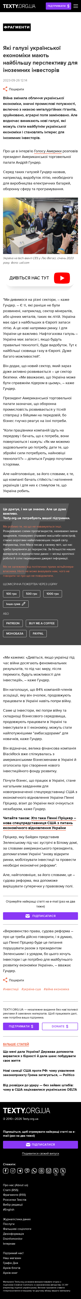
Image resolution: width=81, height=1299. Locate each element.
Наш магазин (12, 1258)
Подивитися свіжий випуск (40, 1153)
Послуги (9, 1224)
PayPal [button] (38, 633)
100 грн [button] (11, 594)
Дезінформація (13, 1234)
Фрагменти (10, 1195)
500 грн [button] (31, 594)
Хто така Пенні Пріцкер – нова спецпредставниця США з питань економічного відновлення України (39, 823)
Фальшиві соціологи (17, 1229)
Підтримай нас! (13, 1253)
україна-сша (32, 989)
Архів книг (10, 1273)
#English (8, 1209)
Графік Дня (10, 1263)
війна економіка (57, 989)
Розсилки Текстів (14, 1200)
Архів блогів (11, 1268)
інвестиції (12, 989)
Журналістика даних (17, 1219)
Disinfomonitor (12, 1239)
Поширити (16, 89)
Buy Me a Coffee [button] (42, 623)
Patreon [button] (13, 623)
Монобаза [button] (14, 633)
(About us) (21, 1185)
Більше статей (16, 1044)
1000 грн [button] (53, 594)
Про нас (8, 1185)
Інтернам (9, 1244)
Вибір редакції (13, 1205)
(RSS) (14, 1190)
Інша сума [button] (13, 604)
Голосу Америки (48, 151)
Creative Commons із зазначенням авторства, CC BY (41, 1284)
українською (29, 1287)
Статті (7, 1190)
